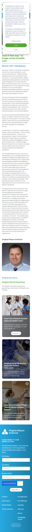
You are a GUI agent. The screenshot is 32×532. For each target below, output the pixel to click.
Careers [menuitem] (4, 497)
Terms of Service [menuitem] (7, 509)
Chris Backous (20, 66)
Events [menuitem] (20, 513)
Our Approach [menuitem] (22, 497)
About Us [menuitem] (21, 509)
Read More (15, 333)
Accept (16, 45)
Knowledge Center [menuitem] (21, 518)
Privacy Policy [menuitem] (6, 505)
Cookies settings (16, 41)
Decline (16, 49)
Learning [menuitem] (20, 505)
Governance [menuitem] (6, 501)
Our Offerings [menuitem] (22, 501)
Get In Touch (16, 525)
